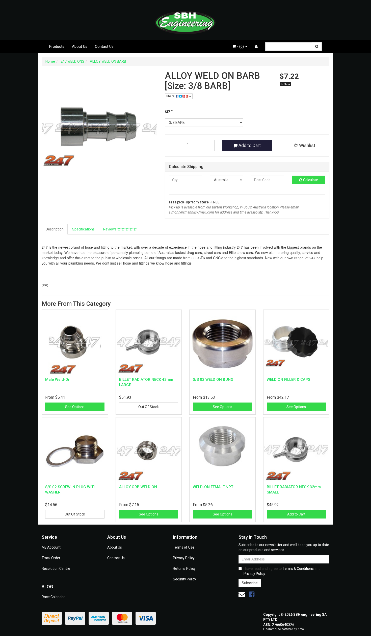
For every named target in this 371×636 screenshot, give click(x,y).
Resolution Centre (56, 569)
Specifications (83, 229)
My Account (51, 547)
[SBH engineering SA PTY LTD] (185, 20)
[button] (305, 145)
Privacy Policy (184, 558)
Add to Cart (249, 145)
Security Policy (184, 579)
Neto (301, 629)
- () (240, 46)
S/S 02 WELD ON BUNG (213, 379)
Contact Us (104, 46)
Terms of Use (183, 547)
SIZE (169, 112)
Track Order (51, 558)
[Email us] (241, 594)
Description (55, 229)
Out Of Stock (148, 407)
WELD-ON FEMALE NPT (213, 487)
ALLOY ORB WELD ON (138, 487)
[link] (251, 594)
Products (56, 46)
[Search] (317, 46)
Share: (171, 96)
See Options (75, 407)
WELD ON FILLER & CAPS (288, 379)
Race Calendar (53, 597)
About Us (79, 46)
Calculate (310, 180)
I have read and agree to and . (282, 571)
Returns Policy (184, 569)
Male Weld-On (57, 379)
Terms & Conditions (298, 569)
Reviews (110, 229)
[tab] (55, 229)
